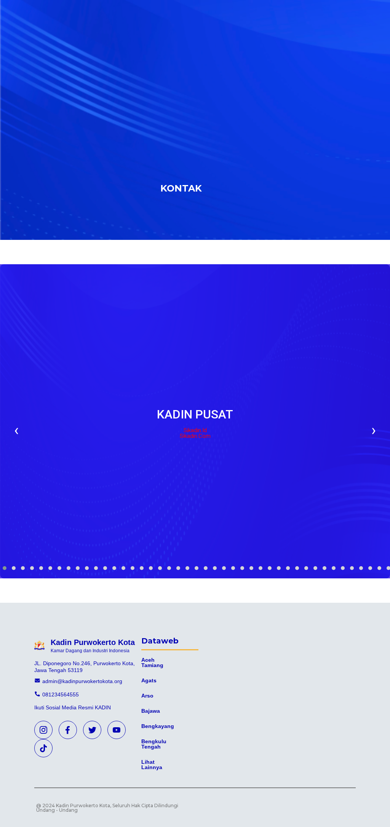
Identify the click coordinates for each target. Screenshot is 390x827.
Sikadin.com (195, 436)
